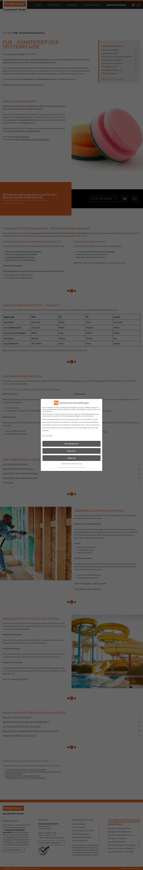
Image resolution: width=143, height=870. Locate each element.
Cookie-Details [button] (61, 467)
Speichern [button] (71, 451)
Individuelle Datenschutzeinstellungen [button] (71, 463)
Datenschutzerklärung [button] (73, 467)
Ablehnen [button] (71, 458)
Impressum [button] (83, 467)
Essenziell (49, 436)
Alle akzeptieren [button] (71, 444)
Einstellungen (82, 428)
